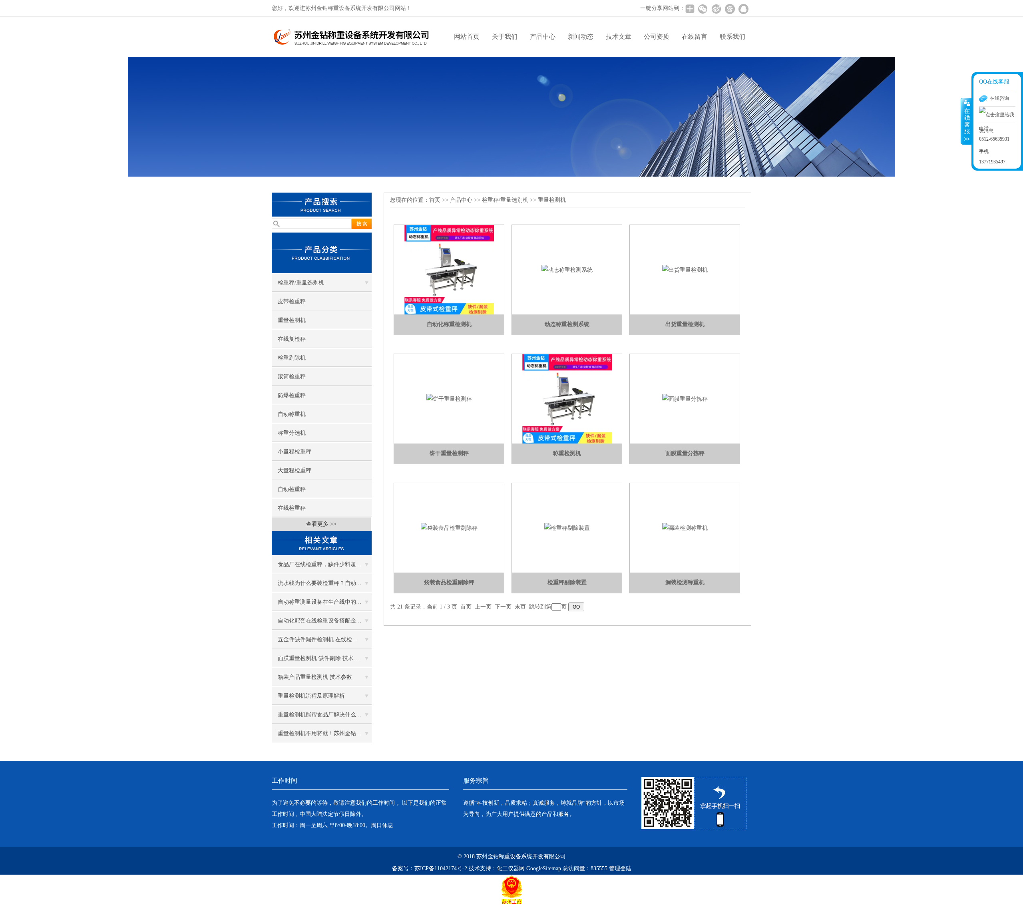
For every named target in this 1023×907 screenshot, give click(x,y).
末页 (520, 607)
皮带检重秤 (292, 301)
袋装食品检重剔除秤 (449, 582)
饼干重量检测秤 (449, 453)
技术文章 (618, 36)
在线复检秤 (292, 339)
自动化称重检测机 (449, 324)
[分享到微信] (702, 8)
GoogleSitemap (543, 868)
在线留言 (694, 36)
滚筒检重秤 (292, 377)
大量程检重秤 (294, 470)
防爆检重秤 (292, 395)
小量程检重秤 (294, 452)
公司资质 (656, 36)
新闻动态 (580, 36)
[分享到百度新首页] (729, 8)
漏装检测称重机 (685, 582)
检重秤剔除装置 (567, 582)
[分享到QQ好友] (743, 8)
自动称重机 (292, 414)
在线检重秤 (292, 508)
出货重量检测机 (685, 324)
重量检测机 (292, 320)
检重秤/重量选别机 (301, 283)
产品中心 (542, 36)
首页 (434, 200)
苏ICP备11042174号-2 (440, 868)
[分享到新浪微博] (716, 8)
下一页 (503, 607)
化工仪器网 (511, 868)
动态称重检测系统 (567, 324)
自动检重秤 (292, 489)
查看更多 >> (321, 524)
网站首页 (467, 36)
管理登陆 (620, 868)
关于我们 (504, 36)
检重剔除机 (292, 358)
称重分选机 (292, 433)
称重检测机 (567, 453)
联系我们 (732, 36)
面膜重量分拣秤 (685, 453)
